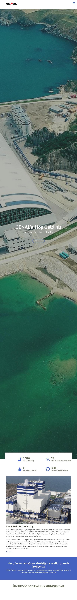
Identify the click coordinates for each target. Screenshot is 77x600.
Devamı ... (38, 241)
